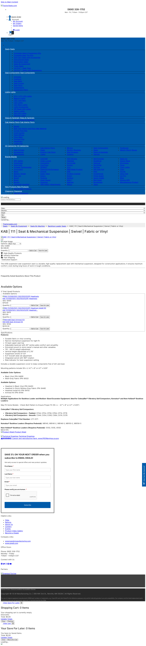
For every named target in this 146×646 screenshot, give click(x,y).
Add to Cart (32, 250)
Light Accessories (21, 107)
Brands (8, 157)
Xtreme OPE (125, 180)
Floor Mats (18, 137)
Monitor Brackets (74, 150)
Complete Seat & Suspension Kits (27, 53)
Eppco (43, 176)
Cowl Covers (19, 133)
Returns (8, 522)
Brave (16, 180)
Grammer (44, 182)
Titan (122, 169)
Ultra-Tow (124, 174)
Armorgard (18, 169)
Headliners (18, 141)
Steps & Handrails (12, 118)
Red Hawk (98, 180)
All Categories (11, 146)
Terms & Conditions (16, 589)
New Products (11, 187)
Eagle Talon (45, 174)
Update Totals (6, 619)
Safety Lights (19, 111)
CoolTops (44, 165)
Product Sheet (20, 432)
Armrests (17, 77)
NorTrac (97, 167)
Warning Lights (20, 115)
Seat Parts (18, 85)
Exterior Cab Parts (47, 152)
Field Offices (19, 135)
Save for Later (43, 250)
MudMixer (98, 161)
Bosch (16, 178)
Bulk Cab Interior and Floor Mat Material (30, 128)
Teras (122, 165)
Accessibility (26, 589)
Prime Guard (99, 176)
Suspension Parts (21, 90)
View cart (7, 623)
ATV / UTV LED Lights (23, 96)
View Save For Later (11, 603)
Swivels (97, 154)
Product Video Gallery (14, 531)
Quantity (4, 250)
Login (17, 30)
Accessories (19, 152)
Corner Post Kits (20, 131)
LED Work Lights (20, 105)
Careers (8, 526)
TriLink (122, 171)
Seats (7, 49)
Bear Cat (17, 176)
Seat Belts (18, 81)
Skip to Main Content (9, 2)
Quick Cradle (99, 178)
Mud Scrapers (72, 152)
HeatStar (70, 161)
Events (8, 529)
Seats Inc (123, 159)
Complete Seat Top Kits (23, 55)
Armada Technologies (22, 167)
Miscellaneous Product (129, 182)
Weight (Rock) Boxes (128, 150)
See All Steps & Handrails (24, 120)
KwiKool (70, 178)
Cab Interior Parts (12, 122)
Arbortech (18, 165)
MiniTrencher (99, 159)
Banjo (16, 171)
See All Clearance (21, 193)
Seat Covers (19, 83)
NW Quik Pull (99, 169)
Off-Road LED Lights (22, 109)
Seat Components (12, 73)
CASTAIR (44, 159)
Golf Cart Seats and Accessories (27, 57)
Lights (7, 92)
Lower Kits (18, 143)
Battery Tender (20, 174)
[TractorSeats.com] (9, 5)
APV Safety (18, 161)
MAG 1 (69, 180)
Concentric (44, 163)
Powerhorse (98, 174)
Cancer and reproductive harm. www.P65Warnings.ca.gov (31, 438)
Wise (122, 178)
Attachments (19, 154)
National (97, 163)
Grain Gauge (45, 180)
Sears (96, 184)
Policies (3, 589)
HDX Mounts (72, 159)
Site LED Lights (20, 113)
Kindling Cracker (73, 174)
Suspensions (19, 87)
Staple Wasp (125, 161)
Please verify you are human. (16, 489)
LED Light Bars (20, 100)
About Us (9, 524)
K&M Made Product (75, 169)
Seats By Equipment (22, 64)
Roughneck (98, 182)
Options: (4, 244)
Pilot (95, 171)
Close (3, 621)
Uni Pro (123, 176)
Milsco (69, 184)
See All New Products (22, 189)
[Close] (21, 603)
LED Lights (18, 103)
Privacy (8, 589)
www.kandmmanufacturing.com (18, 541)
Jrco (69, 167)
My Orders (17, 23)
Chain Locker (45, 161)
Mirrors (70, 148)
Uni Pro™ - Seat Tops (22, 68)
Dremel (43, 171)
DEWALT (43, 167)
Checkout (10, 621)
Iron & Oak (71, 163)
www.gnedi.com (11, 543)
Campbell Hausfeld (21, 184)
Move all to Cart (12, 640)
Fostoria (43, 178)
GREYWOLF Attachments (50, 184)
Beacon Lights (19, 98)
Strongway (124, 163)
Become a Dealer (12, 533)
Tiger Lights (125, 167)
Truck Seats (18, 66)
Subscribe (27, 505)
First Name (9, 466)
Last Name (9, 474)
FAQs (7, 520)
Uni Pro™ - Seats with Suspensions (28, 70)
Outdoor (70, 154)
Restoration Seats (21, 62)
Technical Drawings (26, 436)
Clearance (9, 191)
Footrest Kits (19, 139)
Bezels (16, 126)
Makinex (70, 182)
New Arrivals (19, 150)
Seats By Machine (37, 226)
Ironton (70, 165)
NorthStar (98, 165)
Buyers (16, 182)
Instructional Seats (21, 60)
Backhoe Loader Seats (57, 226)
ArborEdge (18, 163)
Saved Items (18, 26)
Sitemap (33, 589)
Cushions (17, 79)
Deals (42, 150)
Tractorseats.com (10, 224)
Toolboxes (124, 148)
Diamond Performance (49, 169)
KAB (68, 171)
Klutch (69, 176)
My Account (18, 21)
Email (7, 482)
